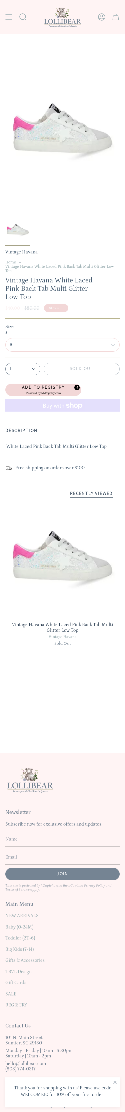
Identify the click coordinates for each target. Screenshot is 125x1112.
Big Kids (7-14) (19, 949)
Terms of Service (17, 890)
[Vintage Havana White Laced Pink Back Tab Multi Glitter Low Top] (62, 561)
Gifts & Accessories (25, 960)
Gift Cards (15, 982)
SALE (10, 994)
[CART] (116, 17)
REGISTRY (16, 1005)
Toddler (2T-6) (20, 938)
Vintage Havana (63, 637)
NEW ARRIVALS (22, 916)
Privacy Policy (94, 886)
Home (10, 262)
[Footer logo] (30, 780)
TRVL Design (18, 971)
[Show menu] (8, 17)
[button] (43, 390)
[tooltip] (77, 387)
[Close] (115, 1082)
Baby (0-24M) (19, 927)
